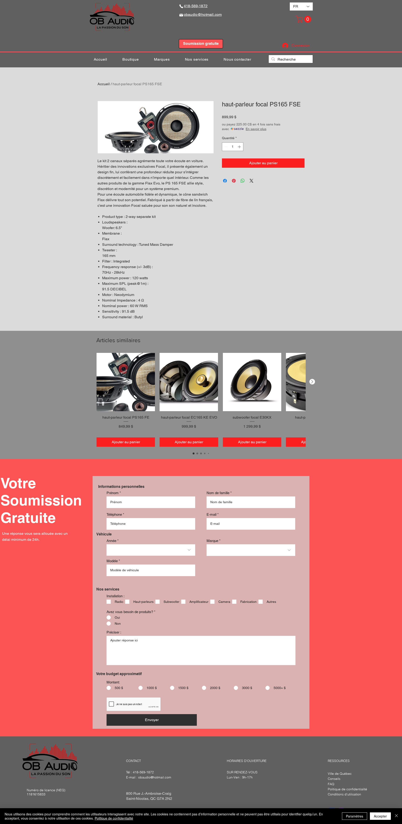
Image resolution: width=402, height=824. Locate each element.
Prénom (113, 493)
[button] (304, 19)
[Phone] (181, 6)
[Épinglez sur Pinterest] (234, 181)
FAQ (331, 784)
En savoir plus (256, 129)
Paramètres (354, 816)
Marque (212, 540)
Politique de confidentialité (114, 818)
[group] (201, 400)
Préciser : (114, 632)
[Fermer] (396, 816)
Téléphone (114, 514)
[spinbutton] (232, 147)
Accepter (380, 816)
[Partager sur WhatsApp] (242, 181)
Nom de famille (218, 493)
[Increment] (240, 147)
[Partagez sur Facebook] (225, 181)
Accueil (103, 84)
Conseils (334, 779)
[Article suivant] (312, 381)
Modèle (112, 561)
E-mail (211, 514)
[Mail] (181, 15)
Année (111, 540)
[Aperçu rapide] (126, 382)
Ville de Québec (340, 773)
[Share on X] (251, 181)
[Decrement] (225, 147)
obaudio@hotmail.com (154, 777)
